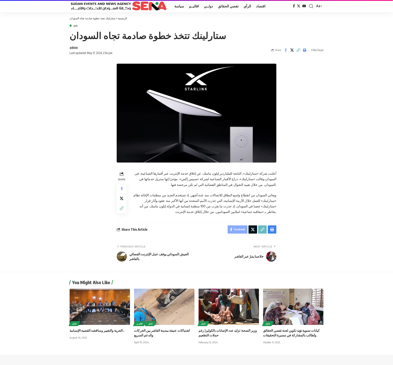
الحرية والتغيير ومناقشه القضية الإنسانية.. (97, 330)
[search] (311, 6)
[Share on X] (292, 50)
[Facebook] (294, 6)
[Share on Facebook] (285, 50)
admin (74, 47)
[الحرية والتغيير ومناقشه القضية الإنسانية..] (100, 307)
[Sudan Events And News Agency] (119, 6)
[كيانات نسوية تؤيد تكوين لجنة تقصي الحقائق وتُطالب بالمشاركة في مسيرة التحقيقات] (293, 307)
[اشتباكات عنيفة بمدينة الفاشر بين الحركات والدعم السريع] (164, 307)
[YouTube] (304, 6)
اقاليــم (140, 323)
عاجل (75, 26)
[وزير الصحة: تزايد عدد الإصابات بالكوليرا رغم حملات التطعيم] (229, 307)
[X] (298, 6)
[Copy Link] (298, 50)
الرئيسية (122, 18)
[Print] (304, 50)
